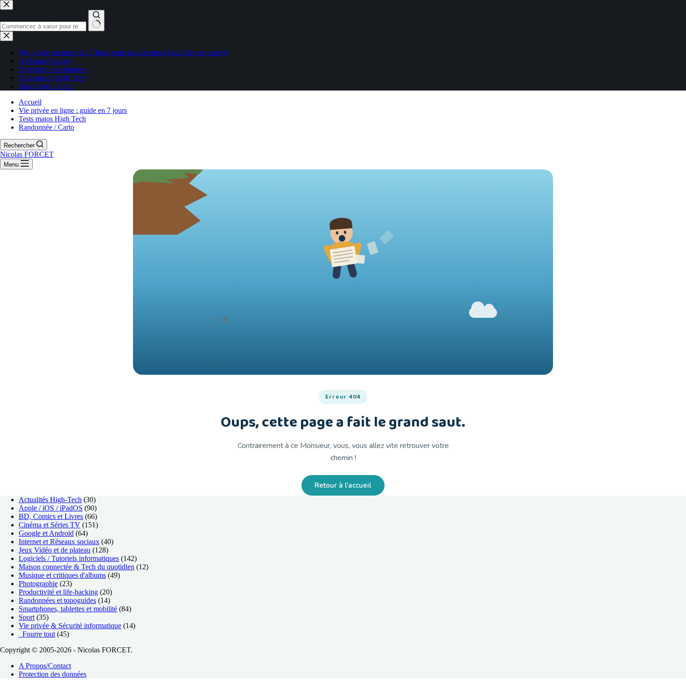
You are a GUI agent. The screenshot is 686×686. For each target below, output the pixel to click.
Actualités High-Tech (50, 500)
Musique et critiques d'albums (62, 575)
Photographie (38, 584)
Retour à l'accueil (343, 485)
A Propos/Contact (45, 666)
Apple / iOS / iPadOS (51, 508)
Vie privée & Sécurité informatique (70, 626)
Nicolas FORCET (27, 154)
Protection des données (52, 674)
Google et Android (46, 533)
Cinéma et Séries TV (49, 525)
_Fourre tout (37, 634)
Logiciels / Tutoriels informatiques (69, 558)
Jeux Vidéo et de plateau (55, 550)
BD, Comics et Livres (51, 516)
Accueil (30, 102)
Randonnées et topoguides (57, 600)
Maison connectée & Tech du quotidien (76, 567)
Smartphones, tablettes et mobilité (68, 609)
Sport (27, 617)
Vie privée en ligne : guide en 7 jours (73, 110)
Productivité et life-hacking (58, 592)
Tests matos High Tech (52, 119)
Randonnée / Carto (46, 127)
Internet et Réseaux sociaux (59, 542)
